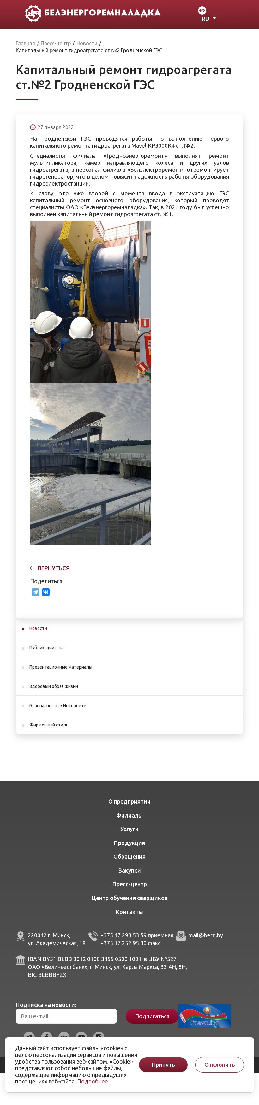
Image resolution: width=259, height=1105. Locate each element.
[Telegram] (35, 592)
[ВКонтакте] (46, 592)
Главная (25, 43)
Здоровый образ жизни (53, 686)
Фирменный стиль (49, 724)
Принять (163, 1065)
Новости (38, 628)
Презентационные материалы (60, 667)
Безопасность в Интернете (57, 705)
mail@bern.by (205, 935)
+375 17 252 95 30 (123, 943)
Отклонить (219, 1065)
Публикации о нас (47, 647)
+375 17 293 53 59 (123, 935)
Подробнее (92, 1081)
